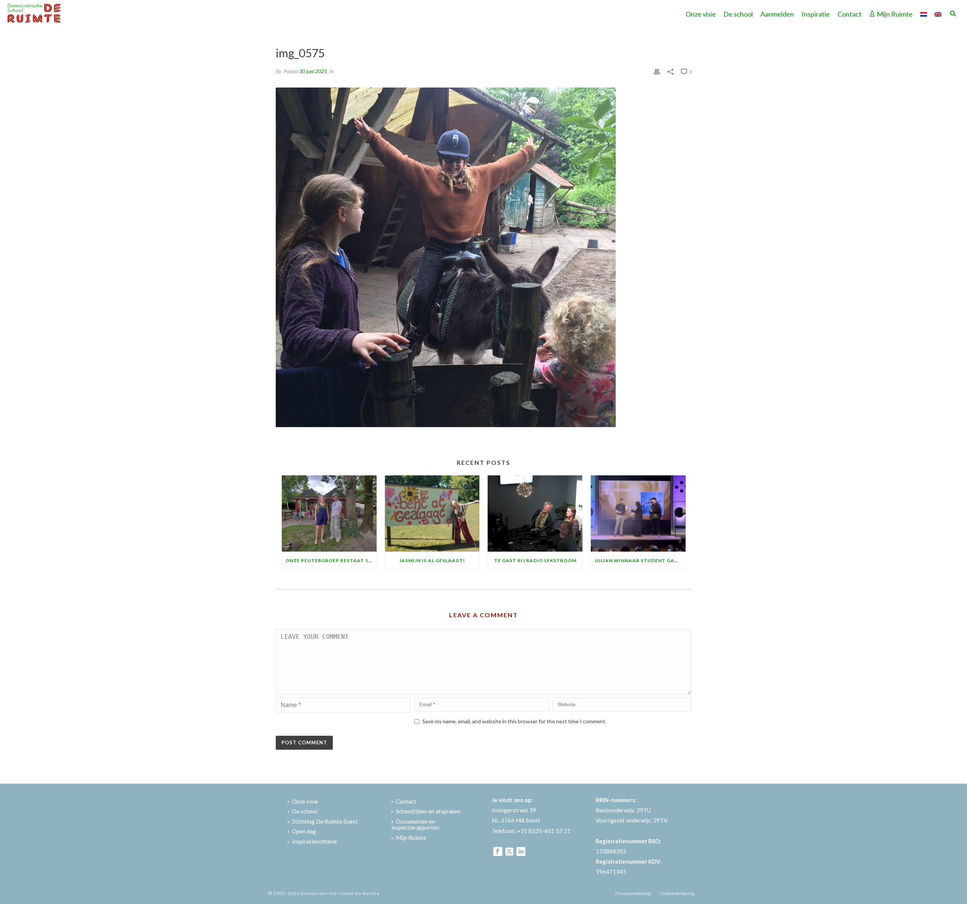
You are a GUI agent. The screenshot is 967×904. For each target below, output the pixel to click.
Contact (849, 14)
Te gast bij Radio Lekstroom (535, 560)
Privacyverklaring (632, 893)
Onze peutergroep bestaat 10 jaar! (331, 560)
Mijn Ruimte (895, 14)
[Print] (657, 71)
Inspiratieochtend (314, 841)
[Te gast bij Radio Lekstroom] (535, 513)
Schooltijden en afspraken (428, 811)
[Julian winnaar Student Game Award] (638, 513)
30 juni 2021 (313, 71)
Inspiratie (816, 14)
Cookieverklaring (677, 893)
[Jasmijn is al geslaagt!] (432, 513)
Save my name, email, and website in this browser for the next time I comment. (514, 721)
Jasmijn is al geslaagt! (432, 560)
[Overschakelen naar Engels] (938, 13)
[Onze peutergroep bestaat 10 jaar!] (329, 513)
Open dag (304, 831)
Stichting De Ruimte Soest (325, 821)
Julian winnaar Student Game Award (640, 560)
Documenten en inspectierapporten (415, 824)
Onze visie (701, 14)
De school (738, 14)
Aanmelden (777, 14)
